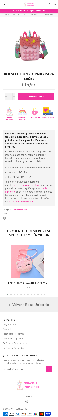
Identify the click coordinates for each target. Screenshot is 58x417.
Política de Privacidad (13, 348)
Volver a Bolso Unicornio (30, 304)
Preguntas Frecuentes (13, 333)
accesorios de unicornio (20, 201)
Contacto (7, 329)
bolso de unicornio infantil (27, 184)
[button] (7, 294)
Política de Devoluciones (15, 343)
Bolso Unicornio (20, 209)
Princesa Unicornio (19, 409)
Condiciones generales (14, 338)
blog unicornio (10, 324)
